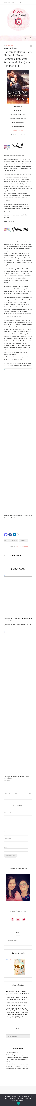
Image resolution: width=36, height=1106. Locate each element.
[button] (5, 534)
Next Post (27, 793)
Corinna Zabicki (22, 546)
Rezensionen (10, 45)
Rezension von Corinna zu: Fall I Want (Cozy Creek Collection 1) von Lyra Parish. (18, 998)
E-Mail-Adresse (7, 839)
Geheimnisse (13, 540)
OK (18, 1103)
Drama (6, 540)
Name (6, 831)
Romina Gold (23, 540)
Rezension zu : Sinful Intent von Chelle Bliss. (18, 618)
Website (6, 847)
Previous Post (10, 793)
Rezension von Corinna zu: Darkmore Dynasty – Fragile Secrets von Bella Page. (17, 1009)
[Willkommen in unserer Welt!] (18, 900)
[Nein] (34, 1100)
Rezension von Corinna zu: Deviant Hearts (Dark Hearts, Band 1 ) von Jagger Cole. (17, 993)
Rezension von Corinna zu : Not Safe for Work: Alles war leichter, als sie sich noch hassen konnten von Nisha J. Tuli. (17, 1003)
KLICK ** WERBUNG (18, 130)
